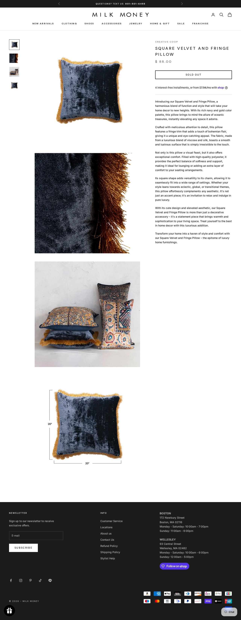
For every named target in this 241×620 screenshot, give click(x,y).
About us (106, 533)
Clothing (69, 23)
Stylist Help (107, 558)
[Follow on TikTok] (40, 580)
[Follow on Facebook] (11, 580)
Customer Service (111, 521)
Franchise (200, 23)
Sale (181, 23)
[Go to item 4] (14, 85)
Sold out (193, 74)
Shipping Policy (110, 552)
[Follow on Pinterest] (30, 580)
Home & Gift (160, 23)
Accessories (112, 23)
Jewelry (135, 23)
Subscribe (23, 547)
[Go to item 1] (14, 44)
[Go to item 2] (14, 58)
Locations (106, 527)
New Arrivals (43, 23)
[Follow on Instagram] (21, 580)
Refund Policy (109, 545)
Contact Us (107, 539)
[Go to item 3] (14, 72)
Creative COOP (166, 41)
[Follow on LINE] (50, 580)
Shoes (89, 23)
